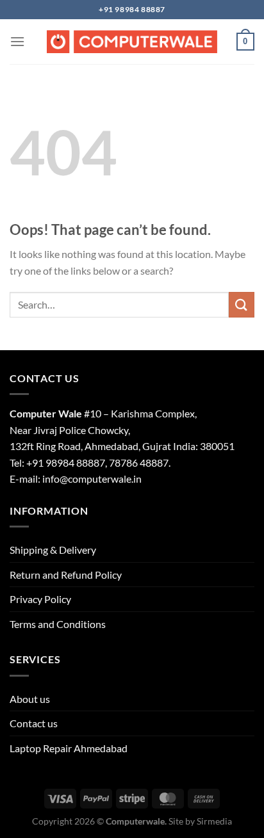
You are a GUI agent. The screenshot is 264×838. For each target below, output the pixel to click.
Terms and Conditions (58, 624)
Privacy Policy (40, 599)
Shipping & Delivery (53, 550)
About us (30, 699)
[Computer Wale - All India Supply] (132, 41)
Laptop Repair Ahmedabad (69, 748)
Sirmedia (214, 821)
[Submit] (241, 304)
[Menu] (17, 41)
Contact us (34, 723)
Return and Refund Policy (66, 574)
